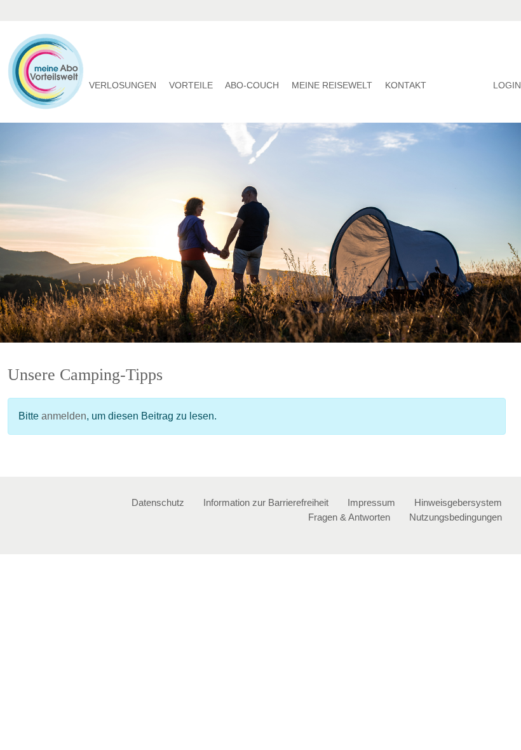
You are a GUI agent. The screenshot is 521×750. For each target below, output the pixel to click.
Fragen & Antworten (349, 517)
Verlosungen (122, 85)
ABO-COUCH (252, 85)
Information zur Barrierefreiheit (265, 502)
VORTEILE (191, 85)
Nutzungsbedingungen (455, 517)
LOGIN (507, 85)
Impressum (371, 502)
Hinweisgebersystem (458, 502)
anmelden (63, 416)
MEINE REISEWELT (332, 85)
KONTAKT (405, 85)
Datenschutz (158, 502)
